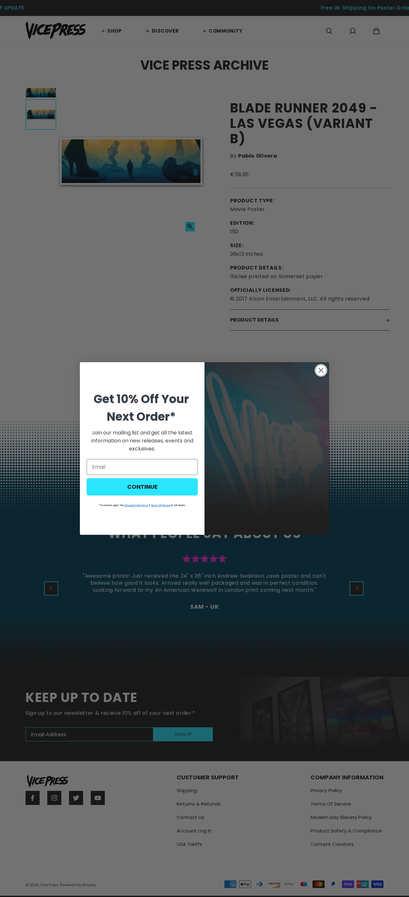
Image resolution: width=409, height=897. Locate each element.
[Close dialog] (321, 370)
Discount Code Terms (136, 505)
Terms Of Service (160, 505)
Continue (142, 487)
